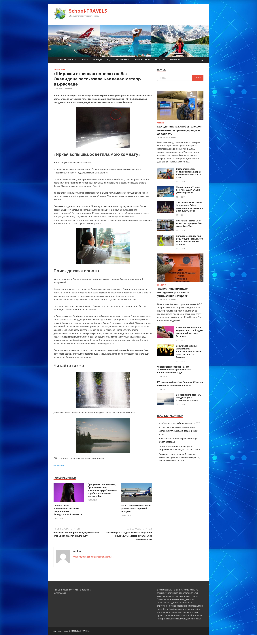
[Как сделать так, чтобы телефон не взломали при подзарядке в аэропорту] (180, 120)
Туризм (84, 60)
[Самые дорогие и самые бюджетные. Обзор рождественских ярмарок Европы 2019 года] (165, 211)
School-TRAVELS (88, 11)
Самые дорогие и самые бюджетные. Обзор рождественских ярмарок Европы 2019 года (189, 206)
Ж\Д (109, 60)
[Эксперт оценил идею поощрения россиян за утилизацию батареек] (180, 282)
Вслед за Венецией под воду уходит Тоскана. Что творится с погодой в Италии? (189, 240)
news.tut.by (59, 465)
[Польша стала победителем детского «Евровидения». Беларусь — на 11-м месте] (69, 502)
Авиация (97, 60)
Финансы (175, 60)
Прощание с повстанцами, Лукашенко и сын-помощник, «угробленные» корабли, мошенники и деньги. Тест (102, 490)
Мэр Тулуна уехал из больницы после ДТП (179, 423)
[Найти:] (180, 78)
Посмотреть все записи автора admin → (93, 556)
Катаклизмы (122, 60)
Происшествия (142, 60)
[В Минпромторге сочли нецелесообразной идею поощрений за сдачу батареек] (165, 337)
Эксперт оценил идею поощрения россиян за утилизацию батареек (173, 292)
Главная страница (66, 60)
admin (69, 89)
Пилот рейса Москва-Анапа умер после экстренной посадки (136, 508)
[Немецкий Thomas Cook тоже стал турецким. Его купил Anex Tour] (165, 230)
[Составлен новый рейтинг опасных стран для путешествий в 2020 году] (165, 178)
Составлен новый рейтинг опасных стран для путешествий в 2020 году (188, 173)
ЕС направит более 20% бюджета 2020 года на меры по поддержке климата (180, 383)
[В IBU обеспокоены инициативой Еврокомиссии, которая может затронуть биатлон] (165, 355)
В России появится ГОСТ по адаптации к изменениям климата (189, 397)
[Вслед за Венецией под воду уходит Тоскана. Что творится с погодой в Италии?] (165, 245)
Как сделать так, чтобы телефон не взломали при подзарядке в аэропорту (179, 130)
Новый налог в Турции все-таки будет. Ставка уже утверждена (188, 190)
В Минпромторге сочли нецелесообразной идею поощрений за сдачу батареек (189, 331)
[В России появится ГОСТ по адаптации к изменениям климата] (165, 404)
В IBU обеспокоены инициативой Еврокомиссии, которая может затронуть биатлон (188, 351)
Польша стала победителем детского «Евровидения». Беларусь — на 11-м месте (68, 510)
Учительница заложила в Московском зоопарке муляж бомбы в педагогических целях (179, 430)
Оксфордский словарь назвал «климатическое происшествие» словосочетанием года (174, 369)
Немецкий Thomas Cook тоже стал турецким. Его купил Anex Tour (189, 223)
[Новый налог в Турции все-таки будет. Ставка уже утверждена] (165, 196)
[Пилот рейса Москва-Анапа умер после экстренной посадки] (136, 502)
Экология (160, 60)
